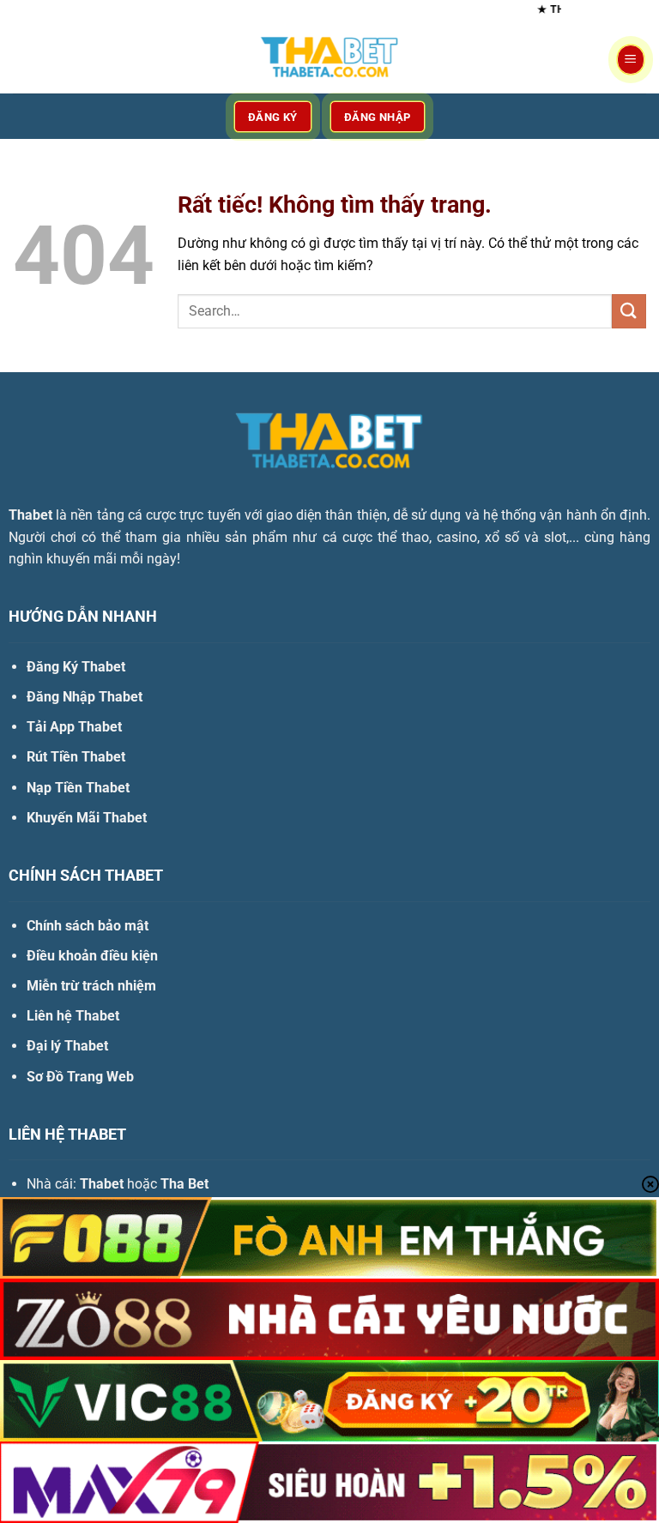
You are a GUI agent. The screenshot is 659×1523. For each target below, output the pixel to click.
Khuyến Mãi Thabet (87, 818)
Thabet (30, 515)
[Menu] (630, 60)
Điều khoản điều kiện (92, 956)
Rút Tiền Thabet (76, 757)
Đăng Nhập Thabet (84, 697)
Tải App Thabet (74, 727)
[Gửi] (629, 311)
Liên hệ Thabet (73, 1016)
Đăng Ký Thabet (76, 667)
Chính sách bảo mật (87, 926)
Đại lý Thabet (67, 1046)
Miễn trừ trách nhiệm (91, 986)
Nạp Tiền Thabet (78, 788)
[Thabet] (329, 59)
